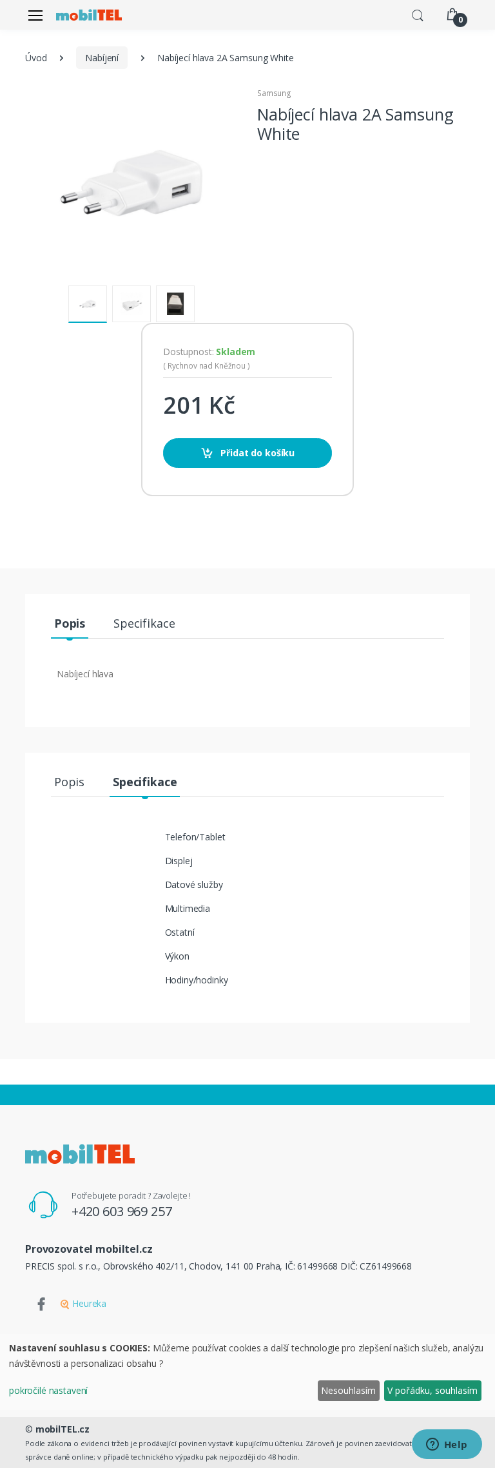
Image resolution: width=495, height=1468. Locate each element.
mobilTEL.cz (62, 1429)
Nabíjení (102, 58)
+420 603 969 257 (122, 1211)
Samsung (274, 93)
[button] (418, 14)
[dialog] (247, 1372)
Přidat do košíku (256, 453)
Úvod (35, 58)
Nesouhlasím (348, 1390)
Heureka (88, 1303)
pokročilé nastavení (48, 1390)
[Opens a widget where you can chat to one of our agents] (446, 1445)
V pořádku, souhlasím (432, 1390)
